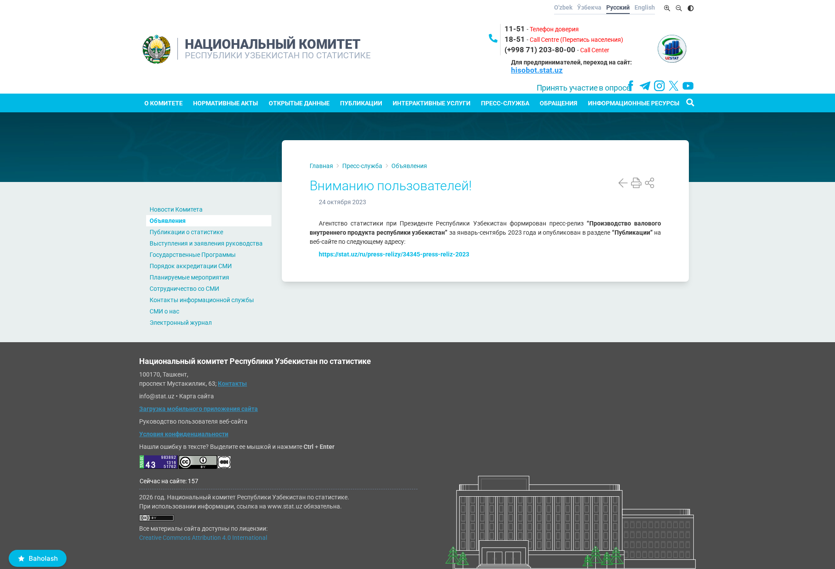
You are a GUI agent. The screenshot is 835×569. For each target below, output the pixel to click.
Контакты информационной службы (202, 299)
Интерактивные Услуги (432, 103)
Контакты (232, 383)
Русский (618, 7)
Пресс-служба (505, 103)
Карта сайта (196, 396)
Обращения (558, 103)
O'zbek (563, 7)
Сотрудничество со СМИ (184, 288)
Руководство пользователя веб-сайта (193, 421)
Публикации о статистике (186, 232)
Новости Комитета (176, 209)
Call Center (594, 50)
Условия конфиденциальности (183, 434)
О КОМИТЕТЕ (163, 103)
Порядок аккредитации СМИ (191, 266)
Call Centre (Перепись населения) (576, 39)
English (645, 7)
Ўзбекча (589, 7)
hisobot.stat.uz (537, 70)
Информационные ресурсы (633, 103)
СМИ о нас (164, 311)
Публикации (361, 103)
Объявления (168, 220)
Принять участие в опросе (583, 88)
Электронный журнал (181, 322)
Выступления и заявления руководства (206, 243)
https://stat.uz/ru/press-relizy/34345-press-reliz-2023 (394, 254)
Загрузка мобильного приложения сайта (198, 408)
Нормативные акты (225, 103)
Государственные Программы (193, 254)
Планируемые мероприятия (189, 277)
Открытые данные (299, 103)
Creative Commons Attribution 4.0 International (203, 537)
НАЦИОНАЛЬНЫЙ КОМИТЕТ (273, 44)
